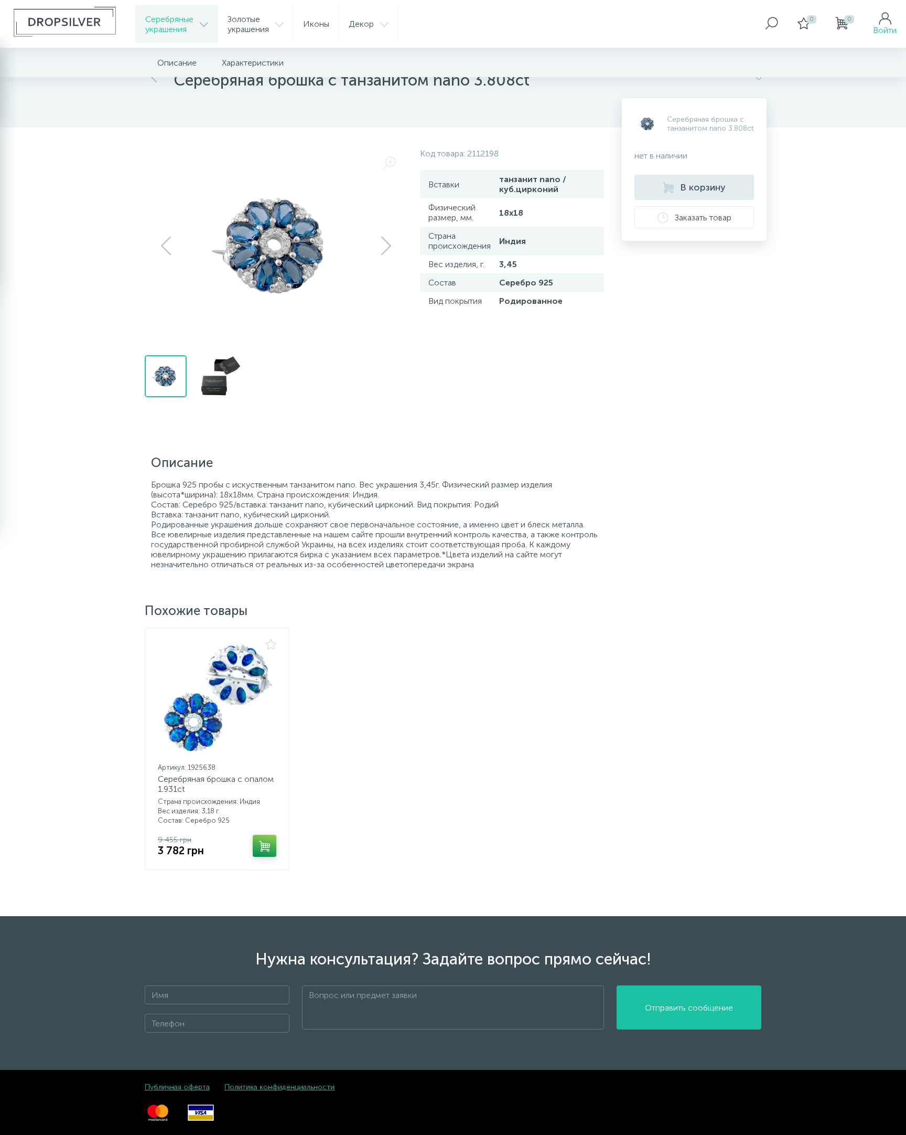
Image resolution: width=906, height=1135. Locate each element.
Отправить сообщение (689, 1008)
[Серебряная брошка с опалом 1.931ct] (217, 699)
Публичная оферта (177, 1087)
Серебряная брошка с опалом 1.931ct (216, 784)
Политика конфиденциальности (279, 1087)
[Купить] (264, 846)
